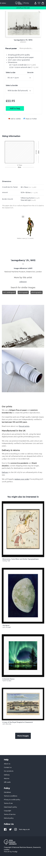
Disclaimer (7, 792)
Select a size (19, 72)
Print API (7, 851)
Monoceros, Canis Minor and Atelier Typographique (20, 559)
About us (7, 764)
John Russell (6, 627)
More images (23, 736)
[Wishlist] (39, 3)
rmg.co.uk (26, 829)
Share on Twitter (31, 119)
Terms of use (8, 803)
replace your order (21, 479)
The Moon (5, 625)
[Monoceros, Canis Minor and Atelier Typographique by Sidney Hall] (23, 529)
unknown (23, 42)
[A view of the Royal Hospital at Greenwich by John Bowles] (23, 704)
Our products (8, 771)
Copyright (7, 811)
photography (36, 292)
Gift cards (7, 782)
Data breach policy (10, 807)
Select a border (12, 85)
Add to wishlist (15, 119)
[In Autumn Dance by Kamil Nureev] (23, 655)
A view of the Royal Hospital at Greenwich (17, 722)
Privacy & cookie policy (12, 799)
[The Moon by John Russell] (23, 596)
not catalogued (9, 292)
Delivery (5, 472)
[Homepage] (22, 3)
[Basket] (42, 3)
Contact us (7, 767)
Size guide (30, 72)
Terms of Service (9, 814)
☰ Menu (3, 3)
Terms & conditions (10, 796)
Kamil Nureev (6, 681)
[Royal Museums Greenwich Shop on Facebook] (5, 830)
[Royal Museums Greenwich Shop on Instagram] (15, 830)
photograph (23, 292)
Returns (6, 778)
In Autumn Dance (8, 679)
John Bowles (6, 724)
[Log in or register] (35, 3)
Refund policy (9, 818)
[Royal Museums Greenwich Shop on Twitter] (10, 830)
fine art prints (24, 426)
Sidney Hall (6, 561)
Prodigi (14, 851)
